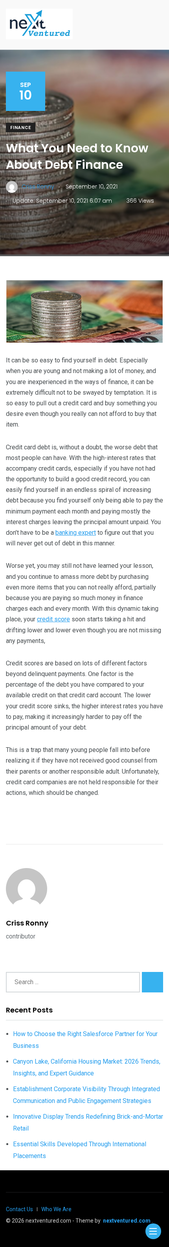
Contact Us (19, 1209)
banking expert (75, 532)
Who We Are (56, 1209)
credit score (53, 619)
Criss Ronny (27, 923)
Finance (20, 127)
